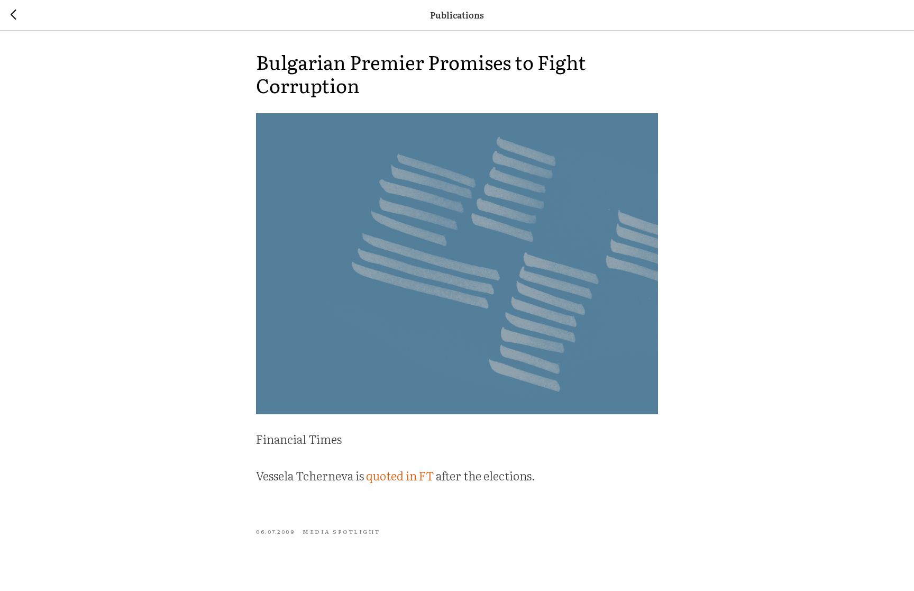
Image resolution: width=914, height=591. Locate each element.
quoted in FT (400, 475)
